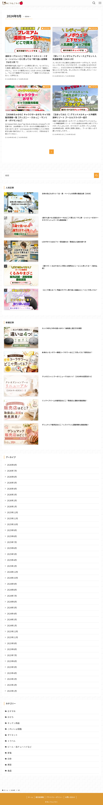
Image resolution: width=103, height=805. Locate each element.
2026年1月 (12, 506)
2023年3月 (12, 678)
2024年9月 (12, 583)
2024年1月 (12, 625)
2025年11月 (12, 518)
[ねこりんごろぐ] (12, 3)
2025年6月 (12, 548)
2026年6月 (12, 476)
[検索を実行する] (96, 175)
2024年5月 (12, 607)
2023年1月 (12, 690)
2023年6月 (12, 661)
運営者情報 (40, 797)
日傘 (10, 758)
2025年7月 (12, 542)
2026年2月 (12, 500)
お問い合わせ (70, 797)
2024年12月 (12, 571)
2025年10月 (12, 524)
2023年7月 (12, 655)
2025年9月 (12, 530)
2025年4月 (12, 559)
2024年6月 (12, 601)
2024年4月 (12, 613)
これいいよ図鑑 (15, 728)
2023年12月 (12, 631)
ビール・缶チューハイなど (20, 746)
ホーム (30, 797)
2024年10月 (12, 577)
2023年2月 (12, 684)
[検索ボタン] (94, 3)
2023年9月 (12, 643)
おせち (11, 716)
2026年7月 (12, 470)
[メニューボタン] (100, 3)
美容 (10, 764)
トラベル (12, 740)
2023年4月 (12, 673)
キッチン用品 (14, 723)
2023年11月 (12, 637)
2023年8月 (12, 649)
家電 (10, 752)
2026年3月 (12, 494)
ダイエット (13, 734)
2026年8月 (12, 464)
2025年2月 (12, 565)
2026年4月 (12, 488)
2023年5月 (12, 667)
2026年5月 (12, 482)
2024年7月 (12, 595)
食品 (10, 770)
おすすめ (12, 711)
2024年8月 (12, 589)
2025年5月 (12, 554)
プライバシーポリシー (54, 797)
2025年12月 (12, 512)
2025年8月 (12, 536)
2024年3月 (12, 619)
